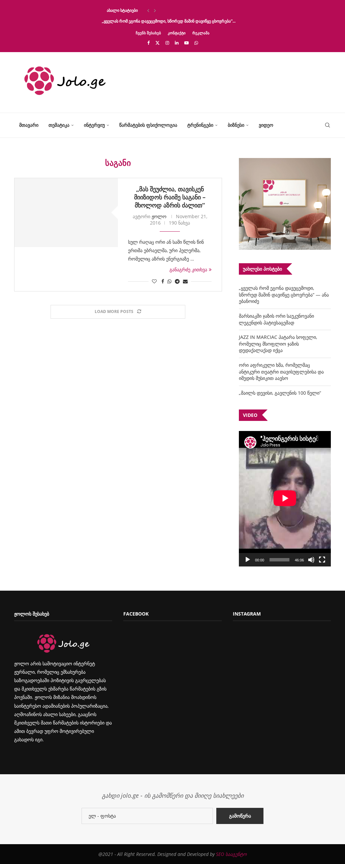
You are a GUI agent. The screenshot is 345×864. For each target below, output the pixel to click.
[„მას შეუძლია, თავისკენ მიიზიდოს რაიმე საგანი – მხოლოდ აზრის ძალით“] (66, 212)
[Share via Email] (185, 281)
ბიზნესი (236, 125)
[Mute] (311, 559)
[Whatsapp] (196, 43)
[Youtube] (186, 43)
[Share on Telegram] (177, 281)
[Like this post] (154, 281)
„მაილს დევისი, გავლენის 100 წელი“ (280, 393)
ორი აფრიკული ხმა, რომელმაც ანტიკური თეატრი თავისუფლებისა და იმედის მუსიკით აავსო (281, 371)
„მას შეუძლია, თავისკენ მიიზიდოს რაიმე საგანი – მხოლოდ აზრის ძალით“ (170, 197)
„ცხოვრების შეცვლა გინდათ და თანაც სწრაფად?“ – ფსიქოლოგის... (167, 10)
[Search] (327, 125)
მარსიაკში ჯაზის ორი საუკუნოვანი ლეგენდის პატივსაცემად (276, 319)
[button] (148, 10)
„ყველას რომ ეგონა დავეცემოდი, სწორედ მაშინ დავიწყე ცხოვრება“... (169, 21)
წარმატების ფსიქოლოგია (148, 125)
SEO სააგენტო (231, 854)
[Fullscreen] (322, 559)
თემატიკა (59, 125)
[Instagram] (167, 43)
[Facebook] (148, 43)
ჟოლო (159, 216)
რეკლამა (201, 32)
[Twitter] (157, 43)
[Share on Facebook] (162, 281)
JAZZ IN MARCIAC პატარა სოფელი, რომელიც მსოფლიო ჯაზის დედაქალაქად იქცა (278, 343)
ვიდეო (266, 125)
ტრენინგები (200, 125)
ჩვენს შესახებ (148, 32)
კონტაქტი (177, 32)
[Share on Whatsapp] (169, 281)
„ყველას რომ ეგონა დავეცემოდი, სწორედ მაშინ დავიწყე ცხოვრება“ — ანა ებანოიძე (284, 294)
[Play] (247, 559)
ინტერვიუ (94, 125)
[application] (285, 498)
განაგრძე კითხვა (188, 269)
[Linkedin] (177, 43)
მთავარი (28, 125)
